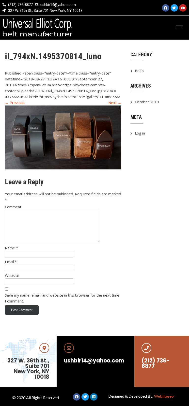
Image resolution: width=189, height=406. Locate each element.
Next (114, 102)
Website (12, 275)
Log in (140, 133)
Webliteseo (164, 396)
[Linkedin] (93, 397)
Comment (13, 206)
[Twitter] (174, 8)
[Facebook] (165, 8)
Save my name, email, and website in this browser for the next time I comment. (62, 298)
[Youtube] (183, 8)
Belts (139, 70)
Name (11, 247)
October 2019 (147, 101)
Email (11, 261)
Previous (15, 102)
